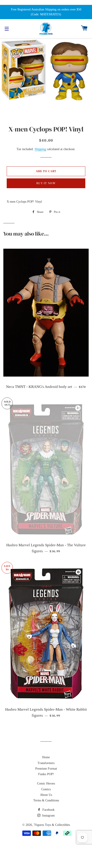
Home (46, 757)
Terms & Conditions (46, 800)
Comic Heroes (46, 783)
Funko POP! (46, 774)
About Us (46, 795)
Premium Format (46, 768)
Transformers (46, 763)
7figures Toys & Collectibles (52, 825)
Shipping (40, 149)
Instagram (48, 815)
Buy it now (46, 183)
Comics (46, 789)
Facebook (48, 809)
